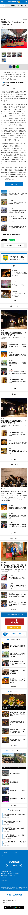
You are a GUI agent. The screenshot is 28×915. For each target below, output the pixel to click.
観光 (15, 27)
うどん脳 (3, 27)
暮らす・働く (24, 5)
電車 (7, 27)
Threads (20, 865)
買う (18, 5)
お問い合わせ (5, 878)
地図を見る (14, 184)
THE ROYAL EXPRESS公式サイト (12, 234)
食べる (8, 5)
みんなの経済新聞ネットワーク (14, 895)
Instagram (16, 865)
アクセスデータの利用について (8, 875)
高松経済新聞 (13, 2)
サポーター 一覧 (14, 627)
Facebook (7, 865)
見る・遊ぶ (13, 5)
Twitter (12, 865)
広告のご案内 (5, 880)
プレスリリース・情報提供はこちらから (10, 873)
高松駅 (11, 27)
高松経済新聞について (7, 871)
